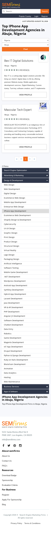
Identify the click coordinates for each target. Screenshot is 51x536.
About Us (6, 456)
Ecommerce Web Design (14, 198)
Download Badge (9, 475)
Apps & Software (11, 391)
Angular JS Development (14, 316)
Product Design (10, 241)
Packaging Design (11, 259)
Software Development (14, 320)
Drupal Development (13, 351)
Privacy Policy (16, 523)
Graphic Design (10, 233)
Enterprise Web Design (14, 206)
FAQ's (4, 466)
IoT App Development (13, 346)
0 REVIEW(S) (23, 70)
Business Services (11, 387)
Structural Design (11, 246)
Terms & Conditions (32, 523)
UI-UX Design (9, 228)
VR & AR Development (13, 307)
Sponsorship (7, 480)
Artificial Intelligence (13, 263)
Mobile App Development (15, 202)
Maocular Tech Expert (18, 109)
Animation (8, 368)
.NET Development (12, 276)
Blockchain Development (15, 364)
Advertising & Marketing (14, 175)
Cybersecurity (10, 224)
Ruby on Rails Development (16, 360)
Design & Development (13, 180)
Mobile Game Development (16, 272)
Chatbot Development (13, 325)
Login (36, 16)
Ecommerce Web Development (17, 215)
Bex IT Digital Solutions (18, 60)
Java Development (12, 303)
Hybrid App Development (15, 294)
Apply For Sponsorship (11, 500)
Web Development (12, 189)
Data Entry (8, 329)
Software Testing (11, 268)
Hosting (7, 377)
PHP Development (11, 311)
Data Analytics (10, 373)
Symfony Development (14, 290)
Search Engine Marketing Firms (32, 515)
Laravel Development (13, 298)
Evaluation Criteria (10, 485)
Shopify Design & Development (17, 220)
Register (44, 16)
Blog (4, 504)
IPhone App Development (15, 211)
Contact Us (7, 461)
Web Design (9, 185)
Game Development (12, 338)
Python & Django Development (17, 355)
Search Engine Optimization (15, 170)
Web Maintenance (12, 381)
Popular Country (25, 16)
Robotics (7, 333)
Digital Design (10, 193)
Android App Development (15, 285)
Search (45, 11)
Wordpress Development (15, 281)
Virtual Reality (10, 250)
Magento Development (14, 342)
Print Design (9, 237)
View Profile (25, 95)
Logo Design (9, 255)
